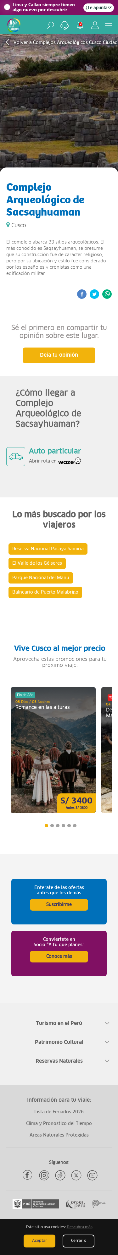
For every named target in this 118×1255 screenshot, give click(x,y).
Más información (53, 750)
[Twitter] (76, 1175)
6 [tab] (74, 825)
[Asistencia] (64, 25)
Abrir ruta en (43, 461)
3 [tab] (57, 825)
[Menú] (108, 25)
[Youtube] (92, 1175)
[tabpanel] (53, 750)
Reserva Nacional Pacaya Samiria (48, 549)
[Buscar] (50, 25)
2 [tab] (51, 825)
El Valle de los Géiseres (37, 563)
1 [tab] (46, 825)
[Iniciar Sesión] (95, 25)
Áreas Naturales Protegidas (59, 1135)
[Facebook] (28, 1175)
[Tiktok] (60, 1175)
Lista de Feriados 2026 (59, 1112)
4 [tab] (63, 825)
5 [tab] (68, 825)
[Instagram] (44, 1175)
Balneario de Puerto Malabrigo (45, 592)
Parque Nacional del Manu (40, 578)
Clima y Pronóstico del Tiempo (59, 1123)
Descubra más (80, 1227)
